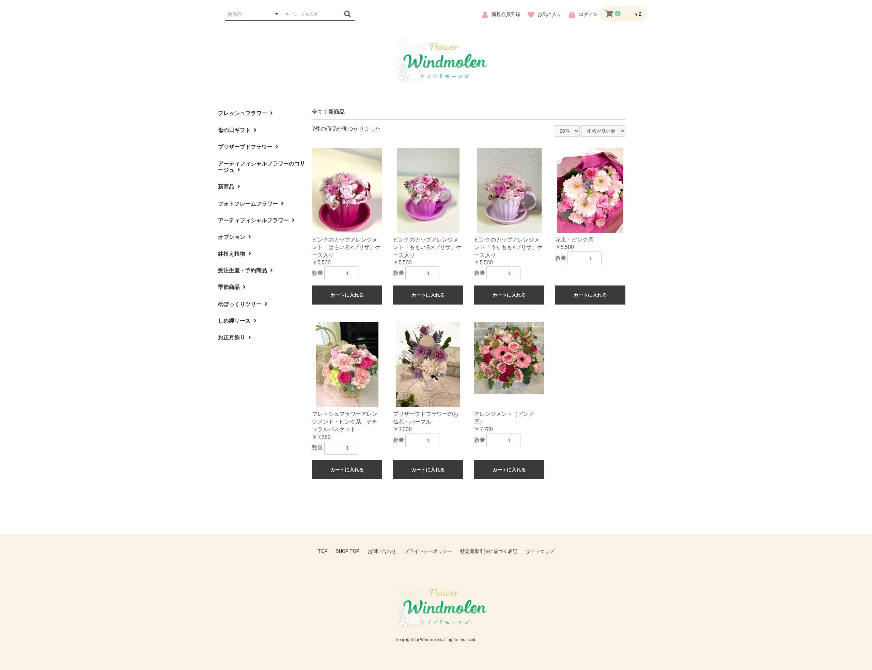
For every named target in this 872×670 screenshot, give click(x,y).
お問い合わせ (382, 551)
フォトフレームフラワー (248, 203)
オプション (232, 237)
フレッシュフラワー (243, 113)
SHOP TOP (347, 551)
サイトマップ (540, 551)
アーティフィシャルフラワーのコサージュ (261, 166)
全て (317, 112)
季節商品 (229, 287)
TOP (323, 551)
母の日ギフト (235, 130)
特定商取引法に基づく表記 (488, 551)
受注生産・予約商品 (243, 270)
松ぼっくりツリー (240, 304)
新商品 (227, 186)
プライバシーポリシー (428, 551)
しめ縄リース (235, 320)
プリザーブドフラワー (246, 147)
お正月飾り (232, 337)
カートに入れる (347, 295)
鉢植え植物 (232, 253)
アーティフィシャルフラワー (254, 220)
